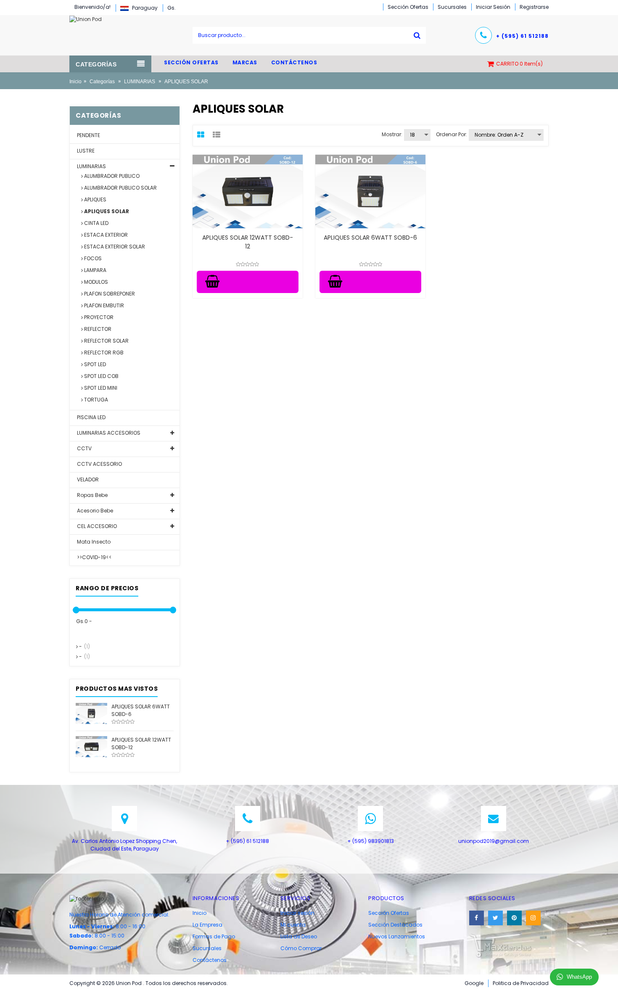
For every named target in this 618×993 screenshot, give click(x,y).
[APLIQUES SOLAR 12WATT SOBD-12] (91, 746)
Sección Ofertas (388, 912)
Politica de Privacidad (521, 983)
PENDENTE (88, 135)
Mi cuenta (293, 924)
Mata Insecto (93, 541)
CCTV (84, 448)
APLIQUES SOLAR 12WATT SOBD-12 (247, 242)
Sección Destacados (395, 924)
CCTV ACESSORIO (99, 463)
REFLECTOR (97, 329)
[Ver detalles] (248, 191)
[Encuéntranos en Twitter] (495, 918)
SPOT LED (94, 364)
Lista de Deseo (298, 936)
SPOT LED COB (101, 376)
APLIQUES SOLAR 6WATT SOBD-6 (370, 237)
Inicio (75, 82)
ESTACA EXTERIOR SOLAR (114, 246)
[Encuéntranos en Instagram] (533, 918)
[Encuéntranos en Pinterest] (514, 918)
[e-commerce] (85, 18)
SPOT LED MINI (100, 387)
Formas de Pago (214, 936)
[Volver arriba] (609, 978)
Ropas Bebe (92, 495)
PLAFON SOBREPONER (109, 293)
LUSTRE (85, 150)
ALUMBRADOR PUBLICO (111, 176)
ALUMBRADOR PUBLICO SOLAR (120, 187)
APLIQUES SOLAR (106, 211)
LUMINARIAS (139, 82)
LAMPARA (94, 270)
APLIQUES (94, 199)
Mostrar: (392, 134)
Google (474, 983)
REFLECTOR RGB (103, 352)
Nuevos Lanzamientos (396, 936)
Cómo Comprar (301, 948)
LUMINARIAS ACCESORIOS (108, 432)
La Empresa (207, 924)
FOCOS (92, 258)
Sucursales (207, 948)
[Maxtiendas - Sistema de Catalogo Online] (500, 945)
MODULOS (95, 281)
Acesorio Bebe (94, 510)
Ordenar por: (451, 134)
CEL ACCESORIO (96, 526)
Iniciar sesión (297, 912)
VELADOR (87, 479)
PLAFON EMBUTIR (103, 305)
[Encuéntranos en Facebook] (476, 918)
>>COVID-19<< (94, 557)
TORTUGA (95, 399)
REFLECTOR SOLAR (106, 340)
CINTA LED (95, 223)
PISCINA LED (91, 417)
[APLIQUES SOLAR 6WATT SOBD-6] (91, 712)
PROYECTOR (98, 317)
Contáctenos (210, 960)
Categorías (102, 82)
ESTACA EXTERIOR (105, 234)
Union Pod (129, 983)
